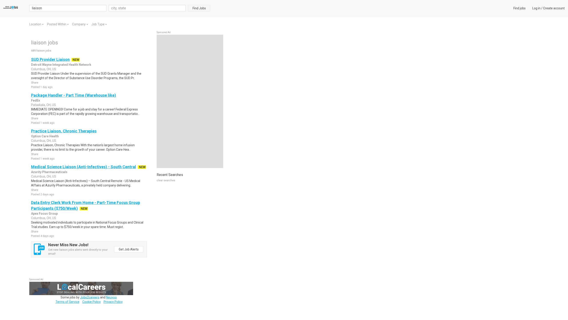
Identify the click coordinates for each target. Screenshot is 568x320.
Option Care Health (45, 136)
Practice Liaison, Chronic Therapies (64, 131)
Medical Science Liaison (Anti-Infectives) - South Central (83, 166)
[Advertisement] (190, 101)
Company (79, 24)
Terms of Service (67, 302)
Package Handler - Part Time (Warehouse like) (73, 95)
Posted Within (57, 24)
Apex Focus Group (44, 213)
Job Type (98, 24)
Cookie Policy (91, 302)
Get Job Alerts (129, 249)
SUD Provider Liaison (50, 59)
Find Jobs (199, 8)
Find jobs (519, 8)
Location (35, 24)
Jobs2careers (89, 297)
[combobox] (147, 8)
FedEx (35, 100)
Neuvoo (111, 297)
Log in (536, 8)
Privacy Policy (113, 302)
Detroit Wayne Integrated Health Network (61, 64)
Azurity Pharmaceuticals (49, 172)
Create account (554, 8)
